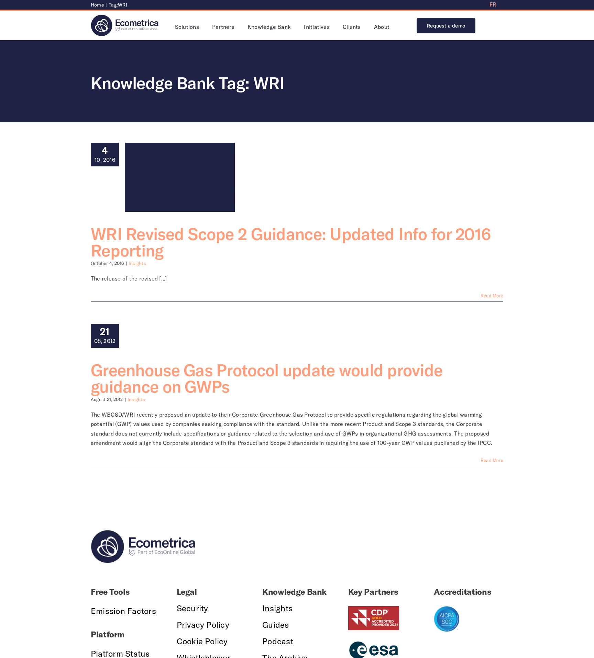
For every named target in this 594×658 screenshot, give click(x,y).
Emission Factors (123, 611)
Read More (492, 295)
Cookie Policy (202, 641)
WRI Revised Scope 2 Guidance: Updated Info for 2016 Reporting (291, 242)
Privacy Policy (203, 624)
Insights (137, 263)
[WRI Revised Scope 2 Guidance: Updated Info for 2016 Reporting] (180, 177)
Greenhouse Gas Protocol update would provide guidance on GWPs (266, 378)
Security (192, 608)
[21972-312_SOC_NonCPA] (447, 608)
